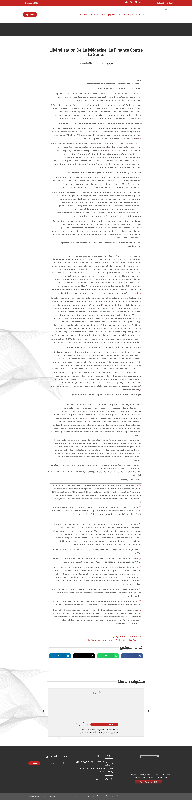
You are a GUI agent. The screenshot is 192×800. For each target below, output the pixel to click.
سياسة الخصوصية (50, 796)
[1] (140, 139)
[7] (65, 372)
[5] (102, 305)
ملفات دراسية (98, 14)
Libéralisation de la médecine (126, 640)
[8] (140, 389)
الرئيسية (140, 14)
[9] (86, 418)
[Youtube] (126, 2)
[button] (132, 655)
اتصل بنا (169, 3)
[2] (108, 151)
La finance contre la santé (100, 640)
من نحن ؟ (128, 14)
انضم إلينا (160, 3)
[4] (140, 293)
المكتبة (84, 14)
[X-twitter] (131, 2)
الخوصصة (128, 636)
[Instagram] (140, 2)
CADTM (138, 636)
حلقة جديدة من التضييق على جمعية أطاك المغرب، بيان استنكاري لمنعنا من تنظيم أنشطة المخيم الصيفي (97, 731)
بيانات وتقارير (114, 14)
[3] (86, 209)
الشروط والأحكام (34, 796)
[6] (88, 339)
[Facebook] (136, 2)
